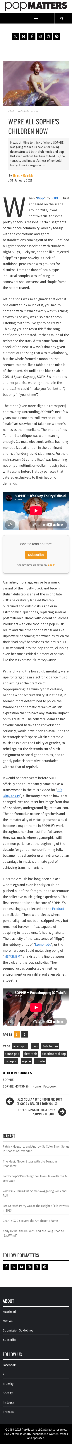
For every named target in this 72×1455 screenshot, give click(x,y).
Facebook (9, 1365)
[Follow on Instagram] (40, 36)
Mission (8, 1321)
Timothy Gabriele (23, 175)
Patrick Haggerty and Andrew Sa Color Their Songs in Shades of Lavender (36, 1148)
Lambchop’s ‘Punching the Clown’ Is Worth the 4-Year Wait (35, 1178)
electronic (30, 1054)
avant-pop (20, 1046)
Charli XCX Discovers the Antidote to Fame (30, 1221)
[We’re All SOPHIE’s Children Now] (36, 83)
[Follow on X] (15, 36)
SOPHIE (56, 198)
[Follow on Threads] (48, 36)
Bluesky (8, 1384)
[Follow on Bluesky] (23, 36)
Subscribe (36, 555)
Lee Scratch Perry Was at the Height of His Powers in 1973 (36, 1208)
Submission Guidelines (18, 1330)
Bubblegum (50, 1046)
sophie (26, 1061)
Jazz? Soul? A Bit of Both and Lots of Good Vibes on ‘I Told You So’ (39, 1101)
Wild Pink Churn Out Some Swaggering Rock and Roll (35, 1193)
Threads (8, 1412)
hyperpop (11, 1061)
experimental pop (54, 1054)
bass (35, 1046)
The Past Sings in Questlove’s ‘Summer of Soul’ (35, 1112)
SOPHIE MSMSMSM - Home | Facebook (29, 1086)
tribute (40, 1061)
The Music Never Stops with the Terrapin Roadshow (30, 1163)
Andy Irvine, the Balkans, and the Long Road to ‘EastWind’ (33, 1233)
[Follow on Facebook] (31, 36)
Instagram (9, 1402)
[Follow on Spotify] (56, 36)
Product (58, 908)
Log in (51, 564)
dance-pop (12, 1054)
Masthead (9, 1312)
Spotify (8, 1393)
